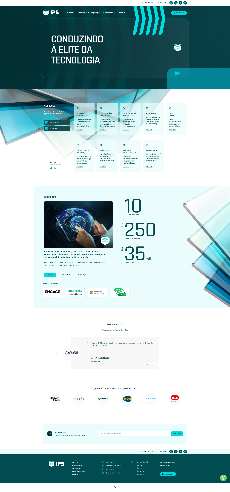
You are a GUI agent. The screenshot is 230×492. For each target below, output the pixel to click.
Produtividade (82, 13)
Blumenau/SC (148, 3)
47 (162, 3)
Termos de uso (165, 465)
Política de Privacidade (167, 462)
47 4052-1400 (111, 462)
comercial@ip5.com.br (113, 466)
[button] (173, 354)
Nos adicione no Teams (114, 473)
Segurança (95, 13)
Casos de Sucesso (109, 13)
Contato (122, 13)
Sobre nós (70, 13)
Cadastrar (177, 434)
